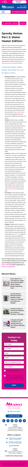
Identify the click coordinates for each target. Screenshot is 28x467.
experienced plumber (10, 188)
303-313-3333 (5, 264)
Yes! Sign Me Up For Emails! (13, 370)
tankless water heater (18, 112)
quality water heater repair (8, 63)
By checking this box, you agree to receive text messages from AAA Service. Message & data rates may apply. (15, 378)
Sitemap (23, 465)
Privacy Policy (16, 465)
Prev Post (15, 23)
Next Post (22, 23)
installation (19, 63)
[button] (3, 12)
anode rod (15, 234)
